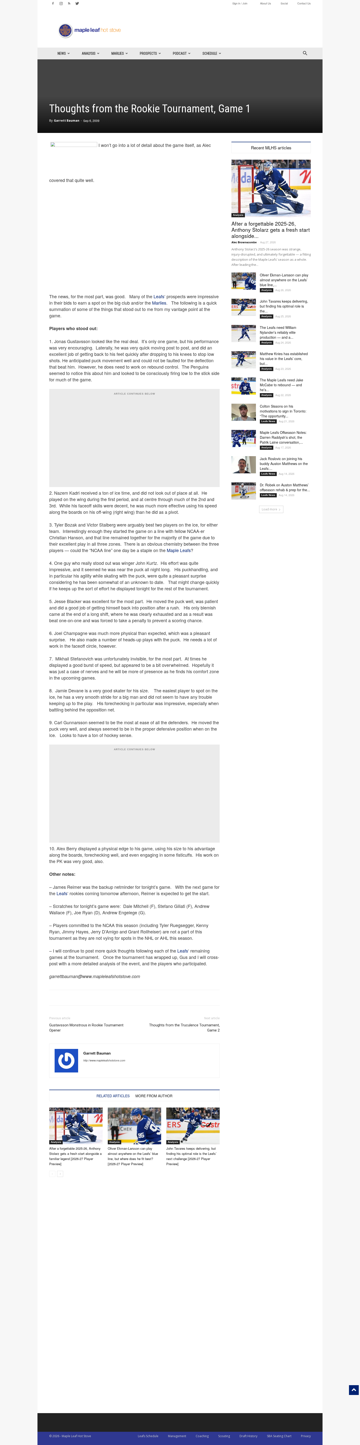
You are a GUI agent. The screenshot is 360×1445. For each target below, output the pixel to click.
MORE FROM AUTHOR (153, 1095)
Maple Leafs (179, 550)
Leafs (159, 296)
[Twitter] (77, 3)
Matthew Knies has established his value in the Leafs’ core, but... (284, 358)
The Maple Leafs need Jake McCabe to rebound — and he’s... (281, 384)
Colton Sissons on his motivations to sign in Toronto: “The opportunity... (283, 411)
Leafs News (268, 421)
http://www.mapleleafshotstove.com (104, 1060)
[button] (305, 54)
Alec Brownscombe (244, 242)
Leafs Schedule (148, 1436)
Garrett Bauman (66, 120)
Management (177, 1436)
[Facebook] (53, 3)
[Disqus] (134, 1350)
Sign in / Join (239, 3)
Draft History (248, 1436)
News (62, 53)
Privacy (306, 1436)
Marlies (117, 53)
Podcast (180, 53)
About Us (265, 3)
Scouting (224, 1436)
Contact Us (304, 3)
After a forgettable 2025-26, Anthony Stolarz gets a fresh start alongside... (270, 229)
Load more (269, 509)
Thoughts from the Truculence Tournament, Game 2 (184, 1027)
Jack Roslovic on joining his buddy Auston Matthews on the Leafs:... (284, 463)
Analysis (89, 53)
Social (284, 3)
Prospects (148, 53)
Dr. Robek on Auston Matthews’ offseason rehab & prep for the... (285, 487)
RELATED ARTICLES (113, 1095)
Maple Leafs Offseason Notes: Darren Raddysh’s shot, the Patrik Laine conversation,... (283, 437)
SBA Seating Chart (279, 1436)
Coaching (202, 1436)
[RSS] (69, 3)
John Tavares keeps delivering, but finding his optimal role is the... (284, 306)
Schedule (210, 53)
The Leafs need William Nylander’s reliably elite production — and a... (278, 332)
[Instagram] (61, 3)
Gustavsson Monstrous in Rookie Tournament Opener (86, 1027)
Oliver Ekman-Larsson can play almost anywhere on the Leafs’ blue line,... (284, 279)
